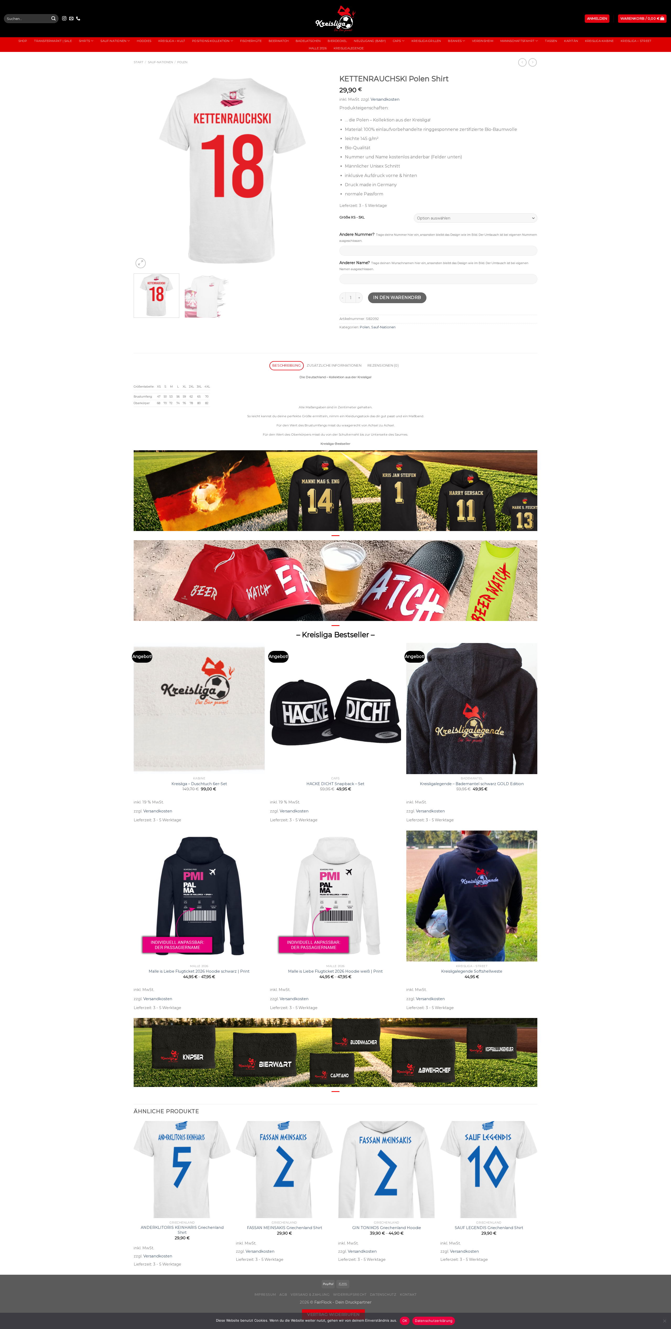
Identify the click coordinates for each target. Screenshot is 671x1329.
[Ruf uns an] (78, 18)
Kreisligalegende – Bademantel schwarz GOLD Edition (472, 783)
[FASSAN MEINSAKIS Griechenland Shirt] (284, 1169)
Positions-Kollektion (210, 41)
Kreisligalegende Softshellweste (471, 971)
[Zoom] (141, 263)
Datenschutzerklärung (433, 1321)
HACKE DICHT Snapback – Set (335, 783)
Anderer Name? (433, 265)
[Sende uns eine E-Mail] (71, 18)
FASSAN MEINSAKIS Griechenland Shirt (284, 1227)
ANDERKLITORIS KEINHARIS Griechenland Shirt (182, 1230)
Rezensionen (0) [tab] (383, 365)
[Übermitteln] (53, 18)
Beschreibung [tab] (286, 365)
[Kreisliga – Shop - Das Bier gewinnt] (335, 18)
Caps (397, 41)
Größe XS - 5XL (352, 217)
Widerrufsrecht (350, 1294)
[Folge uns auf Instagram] (64, 18)
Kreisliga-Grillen (426, 41)
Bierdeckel (337, 41)
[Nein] (664, 1322)
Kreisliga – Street (636, 41)
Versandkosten (385, 99)
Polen (182, 62)
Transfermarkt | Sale (53, 41)
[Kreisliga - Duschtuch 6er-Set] (199, 708)
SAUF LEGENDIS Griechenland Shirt (489, 1227)
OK (404, 1321)
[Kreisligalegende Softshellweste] (471, 896)
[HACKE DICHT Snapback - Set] (335, 708)
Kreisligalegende (349, 48)
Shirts (84, 41)
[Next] (321, 170)
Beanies (455, 41)
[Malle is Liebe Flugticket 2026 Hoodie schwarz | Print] (199, 896)
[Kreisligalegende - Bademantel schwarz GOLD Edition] (471, 708)
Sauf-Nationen (113, 41)
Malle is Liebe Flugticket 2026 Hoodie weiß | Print (335, 971)
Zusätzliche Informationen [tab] (334, 365)
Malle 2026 (318, 48)
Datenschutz (383, 1294)
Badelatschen (308, 41)
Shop (22, 41)
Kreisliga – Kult (171, 41)
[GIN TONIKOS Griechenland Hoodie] (386, 1169)
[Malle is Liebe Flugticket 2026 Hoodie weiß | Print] (335, 896)
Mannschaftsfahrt (517, 41)
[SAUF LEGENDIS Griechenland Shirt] (488, 1169)
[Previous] (144, 170)
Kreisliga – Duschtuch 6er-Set (199, 783)
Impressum (265, 1294)
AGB (283, 1294)
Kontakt (408, 1294)
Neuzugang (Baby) (370, 41)
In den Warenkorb (397, 297)
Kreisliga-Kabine (599, 41)
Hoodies (144, 41)
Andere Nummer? (438, 237)
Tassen (551, 41)
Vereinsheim (482, 41)
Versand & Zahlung (310, 1294)
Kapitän (571, 41)
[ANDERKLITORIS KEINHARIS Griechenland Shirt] (182, 1169)
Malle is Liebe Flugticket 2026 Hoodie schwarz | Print (199, 971)
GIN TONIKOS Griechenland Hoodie (386, 1227)
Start (138, 62)
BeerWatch (279, 41)
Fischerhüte (251, 41)
